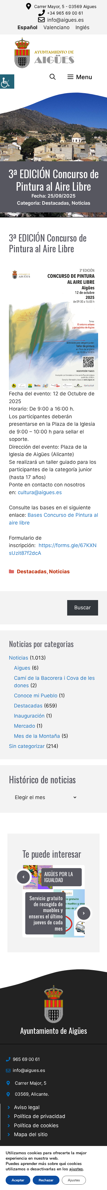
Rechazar (46, 1180)
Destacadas (55, 203)
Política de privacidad (39, 1116)
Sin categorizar (27, 746)
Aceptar (18, 1180)
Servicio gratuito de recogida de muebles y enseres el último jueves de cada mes (46, 913)
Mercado (24, 726)
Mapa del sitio (31, 1134)
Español (27, 27)
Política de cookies (36, 1125)
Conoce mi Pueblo (35, 696)
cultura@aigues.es (40, 492)
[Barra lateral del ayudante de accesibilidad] (7, 81)
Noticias (81, 203)
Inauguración (29, 716)
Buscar (82, 607)
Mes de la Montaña (37, 736)
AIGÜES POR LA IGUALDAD (58, 877)
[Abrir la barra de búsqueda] (53, 77)
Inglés (82, 27)
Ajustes (74, 1180)
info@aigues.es (65, 20)
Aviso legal (27, 1107)
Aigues (22, 668)
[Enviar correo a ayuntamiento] (42, 19)
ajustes (76, 1169)
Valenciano (56, 27)
